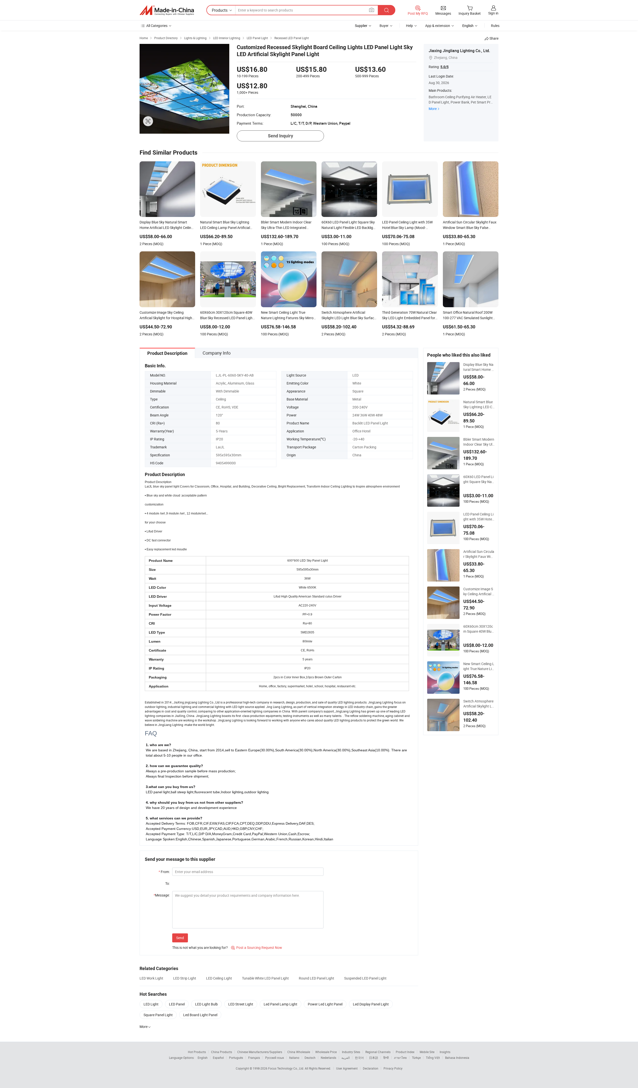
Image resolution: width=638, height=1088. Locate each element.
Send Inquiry (280, 135)
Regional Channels (378, 1052)
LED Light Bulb (206, 1004)
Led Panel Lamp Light (280, 1004)
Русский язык (274, 1058)
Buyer (384, 25)
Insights (445, 1052)
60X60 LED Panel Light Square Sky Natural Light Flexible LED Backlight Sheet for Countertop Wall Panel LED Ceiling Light (478, 479)
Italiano (294, 1058)
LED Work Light (151, 978)
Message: (162, 895)
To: (167, 883)
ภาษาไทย (400, 1058)
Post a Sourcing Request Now (256, 947)
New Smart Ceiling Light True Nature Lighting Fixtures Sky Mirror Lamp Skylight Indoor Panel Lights (478, 666)
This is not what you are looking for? (200, 947)
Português (236, 1058)
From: (164, 871)
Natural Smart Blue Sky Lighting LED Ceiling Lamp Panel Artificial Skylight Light (478, 404)
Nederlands (328, 1058)
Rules (495, 25)
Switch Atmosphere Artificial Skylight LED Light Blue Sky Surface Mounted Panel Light (478, 704)
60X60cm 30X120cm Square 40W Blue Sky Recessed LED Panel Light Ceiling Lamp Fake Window (478, 629)
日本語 (373, 1058)
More (433, 108)
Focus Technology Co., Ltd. (286, 1068)
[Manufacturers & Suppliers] (167, 10)
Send (180, 937)
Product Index (405, 1052)
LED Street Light (240, 1004)
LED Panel (177, 1004)
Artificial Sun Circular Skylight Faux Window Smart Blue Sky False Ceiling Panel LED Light (478, 554)
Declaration (370, 1068)
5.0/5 (444, 67)
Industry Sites (351, 1052)
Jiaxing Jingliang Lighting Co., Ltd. (459, 50)
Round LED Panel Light (316, 978)
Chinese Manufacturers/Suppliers (259, 1052)
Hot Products (197, 1052)
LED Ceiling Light (219, 978)
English (203, 1058)
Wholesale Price (326, 1052)
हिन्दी (386, 1058)
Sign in (493, 13)
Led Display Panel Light (371, 1004)
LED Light (151, 1004)
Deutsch (310, 1058)
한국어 (359, 1058)
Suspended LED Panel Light (365, 978)
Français (254, 1058)
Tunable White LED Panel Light (265, 978)
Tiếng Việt (433, 1058)
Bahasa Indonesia (457, 1058)
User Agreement (347, 1068)
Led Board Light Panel (200, 1014)
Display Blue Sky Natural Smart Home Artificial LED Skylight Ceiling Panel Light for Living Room (478, 367)
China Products (221, 1052)
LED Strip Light (184, 978)
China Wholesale (298, 1052)
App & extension (437, 25)
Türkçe (416, 1058)
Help (409, 25)
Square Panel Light (158, 1014)
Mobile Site (427, 1052)
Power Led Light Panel (325, 1004)
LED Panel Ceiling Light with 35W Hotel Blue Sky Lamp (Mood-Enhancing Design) (478, 517)
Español (218, 1058)
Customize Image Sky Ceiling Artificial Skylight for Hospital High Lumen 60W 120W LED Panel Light (478, 591)
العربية (345, 1058)
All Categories (156, 25)
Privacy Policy (393, 1068)
